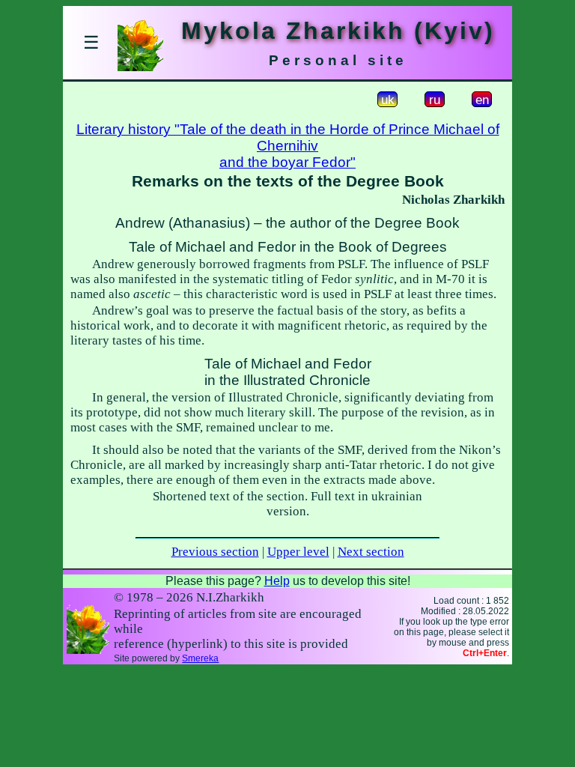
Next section (371, 552)
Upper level (298, 552)
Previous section (215, 552)
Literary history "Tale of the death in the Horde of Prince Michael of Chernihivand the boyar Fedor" (287, 145)
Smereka (200, 658)
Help (277, 581)
